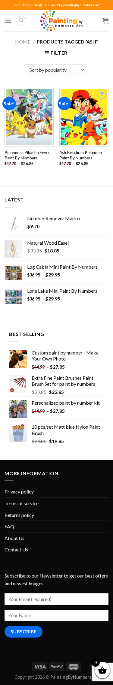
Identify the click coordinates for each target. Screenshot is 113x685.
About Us (14, 538)
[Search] (21, 21)
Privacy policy (19, 491)
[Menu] (8, 20)
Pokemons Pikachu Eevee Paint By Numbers (27, 155)
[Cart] (105, 20)
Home (22, 41)
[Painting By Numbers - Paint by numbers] (61, 20)
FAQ (9, 526)
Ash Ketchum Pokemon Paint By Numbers (80, 155)
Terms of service (22, 503)
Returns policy (19, 515)
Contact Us (16, 549)
